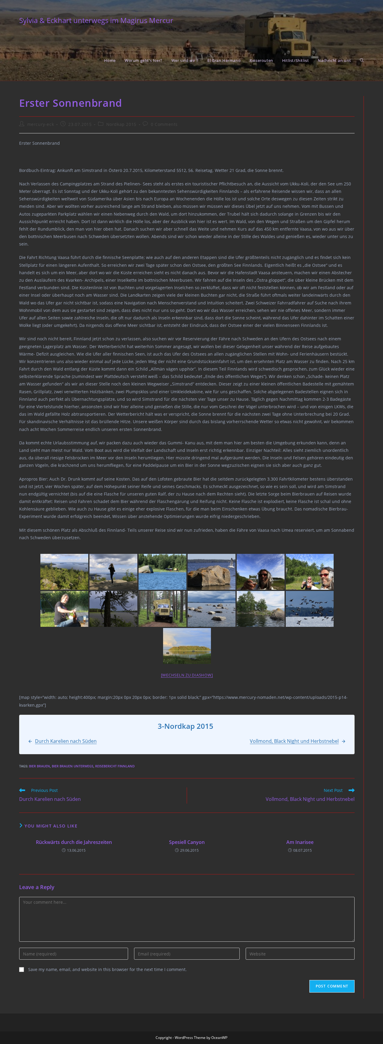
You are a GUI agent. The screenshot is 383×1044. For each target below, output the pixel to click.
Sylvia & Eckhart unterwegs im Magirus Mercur (96, 20)
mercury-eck (40, 124)
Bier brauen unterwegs (72, 766)
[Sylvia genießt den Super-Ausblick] (113, 572)
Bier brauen (39, 766)
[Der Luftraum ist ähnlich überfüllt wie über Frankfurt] (310, 609)
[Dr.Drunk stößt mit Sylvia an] (310, 572)
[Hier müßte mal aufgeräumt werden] (211, 609)
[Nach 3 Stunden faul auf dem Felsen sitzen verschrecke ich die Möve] (211, 572)
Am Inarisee (300, 842)
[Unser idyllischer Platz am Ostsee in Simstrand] (162, 572)
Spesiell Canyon (187, 842)
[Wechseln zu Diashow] (187, 675)
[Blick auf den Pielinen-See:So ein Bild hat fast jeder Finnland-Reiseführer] (64, 572)
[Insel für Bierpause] (261, 609)
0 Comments (164, 124)
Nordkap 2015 (121, 124)
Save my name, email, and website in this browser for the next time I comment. (107, 969)
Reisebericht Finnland (115, 766)
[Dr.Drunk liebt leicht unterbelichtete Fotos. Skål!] (261, 572)
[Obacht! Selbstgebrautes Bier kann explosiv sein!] (64, 609)
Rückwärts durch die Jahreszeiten (74, 842)
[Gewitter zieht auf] (113, 609)
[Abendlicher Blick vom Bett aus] (187, 646)
